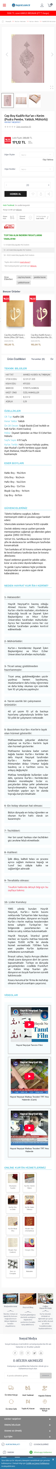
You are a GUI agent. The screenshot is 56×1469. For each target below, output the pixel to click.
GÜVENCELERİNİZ (41, 1444)
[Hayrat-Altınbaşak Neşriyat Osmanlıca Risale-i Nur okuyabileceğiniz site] (29, 1224)
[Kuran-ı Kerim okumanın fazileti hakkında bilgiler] (13, 1182)
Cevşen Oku (29, 1250)
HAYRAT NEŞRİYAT (12, 122)
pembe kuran (40, 277)
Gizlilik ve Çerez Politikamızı (37, 1463)
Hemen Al (15, 194)
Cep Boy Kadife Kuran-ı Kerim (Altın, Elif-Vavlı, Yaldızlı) (14, 336)
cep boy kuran (24, 277)
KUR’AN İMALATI (13, 1444)
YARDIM (10, 1452)
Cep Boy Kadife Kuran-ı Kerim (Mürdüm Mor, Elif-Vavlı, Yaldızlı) (42, 336)
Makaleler (29, 1271)
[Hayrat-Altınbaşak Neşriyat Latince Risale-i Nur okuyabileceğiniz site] (13, 1246)
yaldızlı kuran (23, 282)
